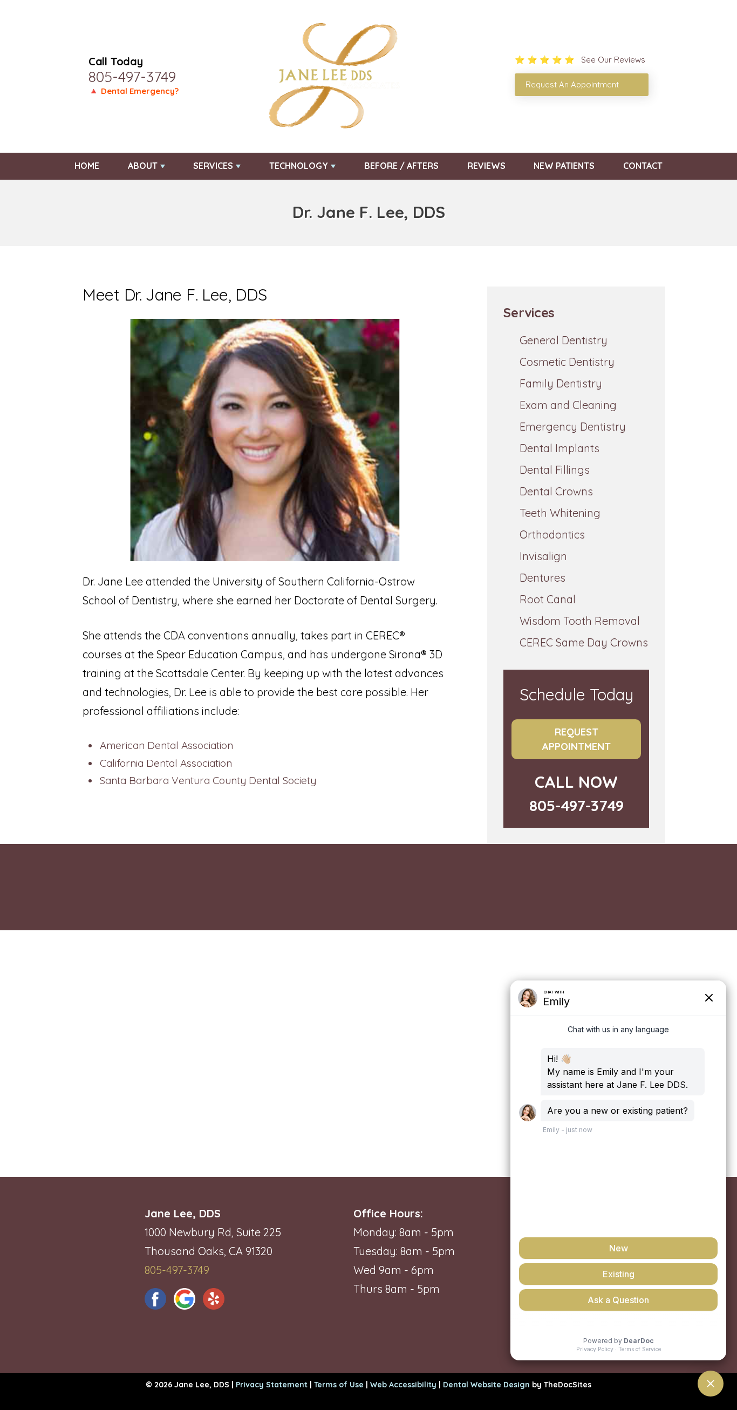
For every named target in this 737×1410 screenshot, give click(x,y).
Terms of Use (339, 1384)
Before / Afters (401, 165)
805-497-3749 (132, 76)
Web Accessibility (403, 1384)
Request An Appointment (572, 84)
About (143, 165)
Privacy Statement (272, 1384)
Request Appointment (576, 739)
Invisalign (543, 556)
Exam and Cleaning (568, 405)
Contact (643, 165)
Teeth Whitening (560, 513)
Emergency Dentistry (573, 426)
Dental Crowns (556, 491)
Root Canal (548, 599)
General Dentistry (564, 340)
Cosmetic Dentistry (567, 362)
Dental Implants (559, 448)
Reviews (486, 165)
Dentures (542, 577)
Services (213, 165)
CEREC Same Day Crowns (584, 642)
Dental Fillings (555, 469)
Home (86, 165)
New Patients (564, 165)
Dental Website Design (486, 1384)
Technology (298, 165)
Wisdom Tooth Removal (580, 621)
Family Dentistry (561, 383)
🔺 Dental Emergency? (133, 91)
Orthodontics (552, 534)
